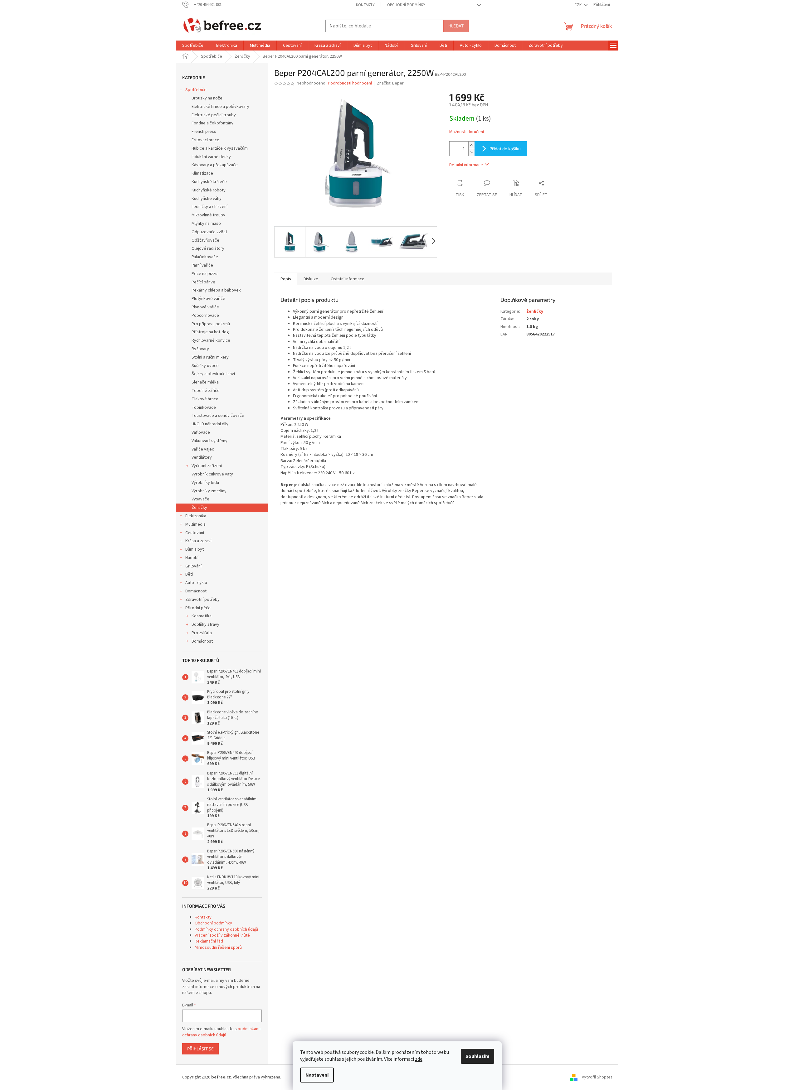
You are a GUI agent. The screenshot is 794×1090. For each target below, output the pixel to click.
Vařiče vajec (203, 449)
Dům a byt (194, 549)
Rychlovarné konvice (211, 340)
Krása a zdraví (198, 541)
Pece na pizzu (204, 274)
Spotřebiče (196, 90)
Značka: (390, 83)
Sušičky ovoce (205, 366)
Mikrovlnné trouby (208, 215)
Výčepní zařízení (207, 466)
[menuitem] (193, 46)
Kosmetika (202, 616)
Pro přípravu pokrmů (211, 324)
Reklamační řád (209, 941)
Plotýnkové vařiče (208, 299)
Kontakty (365, 5)
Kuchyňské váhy (207, 198)
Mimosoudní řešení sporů (218, 947)
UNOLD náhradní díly (210, 424)
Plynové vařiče (205, 307)
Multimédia (195, 524)
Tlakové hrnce (205, 399)
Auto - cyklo (196, 583)
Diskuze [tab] (311, 279)
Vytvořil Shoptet (597, 1077)
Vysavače (200, 499)
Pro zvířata (202, 633)
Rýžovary (200, 349)
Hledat (456, 25)
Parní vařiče (202, 265)
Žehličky (199, 507)
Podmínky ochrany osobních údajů (226, 929)
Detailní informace (466, 165)
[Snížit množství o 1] (471, 152)
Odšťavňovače (205, 240)
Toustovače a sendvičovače (218, 415)
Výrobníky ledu (205, 483)
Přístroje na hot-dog (210, 332)
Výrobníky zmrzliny (209, 491)
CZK (578, 5)
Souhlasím (477, 1056)
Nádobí (191, 558)
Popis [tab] (285, 279)
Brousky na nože (207, 98)
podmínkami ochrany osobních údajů (221, 1032)
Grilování (193, 566)
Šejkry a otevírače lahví (213, 374)
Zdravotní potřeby (202, 599)
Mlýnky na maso (206, 223)
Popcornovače (205, 315)
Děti (189, 574)
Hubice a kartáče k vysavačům (220, 148)
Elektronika (195, 516)
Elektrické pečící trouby (214, 115)
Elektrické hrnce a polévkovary (220, 107)
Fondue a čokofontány (212, 123)
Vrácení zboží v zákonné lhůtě (222, 935)
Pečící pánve (203, 282)
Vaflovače (201, 432)
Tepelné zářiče (206, 391)
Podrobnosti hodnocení (350, 83)
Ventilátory (202, 457)
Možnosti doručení (466, 132)
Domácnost (196, 591)
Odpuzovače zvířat (209, 232)
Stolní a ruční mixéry (210, 357)
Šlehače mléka (205, 382)
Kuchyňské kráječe (209, 182)
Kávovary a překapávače (215, 165)
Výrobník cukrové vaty (212, 474)
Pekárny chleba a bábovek (216, 290)
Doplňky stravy (205, 624)
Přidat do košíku (505, 148)
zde (418, 1059)
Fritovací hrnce (205, 140)
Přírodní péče (198, 608)
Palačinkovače (205, 257)
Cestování (194, 533)
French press (204, 131)
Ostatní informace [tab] (347, 279)
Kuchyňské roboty (209, 190)
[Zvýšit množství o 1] (471, 145)
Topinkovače (204, 407)
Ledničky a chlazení (209, 207)
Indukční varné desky (211, 157)
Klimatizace (202, 173)
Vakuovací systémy (209, 441)
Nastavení (317, 1075)
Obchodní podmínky (406, 5)
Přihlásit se (200, 1048)
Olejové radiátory (208, 248)
